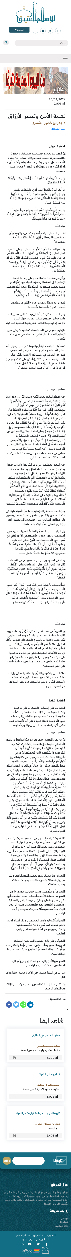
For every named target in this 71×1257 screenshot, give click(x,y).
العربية (20, 29)
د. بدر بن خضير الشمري (48, 123)
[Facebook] (9, 1004)
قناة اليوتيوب (61, 1226)
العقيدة (56, 1089)
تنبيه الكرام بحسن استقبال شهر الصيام (37, 1113)
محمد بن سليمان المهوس (47, 1124)
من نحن (64, 1218)
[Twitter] (16, 1004)
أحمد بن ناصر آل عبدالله (48, 1085)
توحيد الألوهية (43, 1089)
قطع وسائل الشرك (49, 1074)
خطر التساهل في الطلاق (46, 1035)
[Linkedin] (30, 1004)
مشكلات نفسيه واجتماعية (47, 1050)
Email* (28, 1159)
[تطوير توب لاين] (35, 1250)
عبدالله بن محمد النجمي (48, 1046)
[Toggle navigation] (65, 58)
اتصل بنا (64, 1222)
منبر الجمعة (58, 128)
